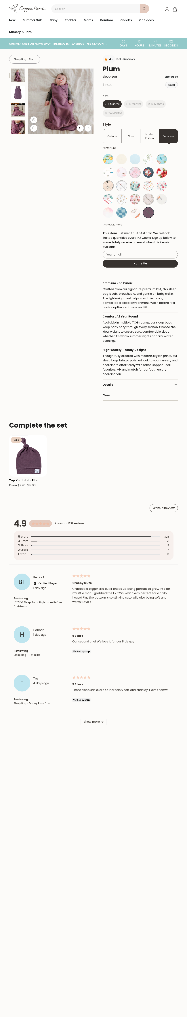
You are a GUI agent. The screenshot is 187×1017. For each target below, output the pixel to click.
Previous (80, 128)
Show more (92, 722)
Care (106, 395)
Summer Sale (33, 20)
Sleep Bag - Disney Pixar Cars (32, 703)
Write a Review (164, 508)
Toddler (71, 20)
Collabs (126, 20)
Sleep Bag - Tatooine (27, 655)
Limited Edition (149, 136)
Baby (54, 20)
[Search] (144, 8)
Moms (88, 20)
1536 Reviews (125, 59)
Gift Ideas (146, 20)
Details (108, 385)
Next (88, 128)
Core (131, 136)
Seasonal (168, 136)
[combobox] (96, 8)
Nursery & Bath (20, 32)
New (12, 20)
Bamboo (106, 20)
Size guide (171, 77)
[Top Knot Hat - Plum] (28, 456)
